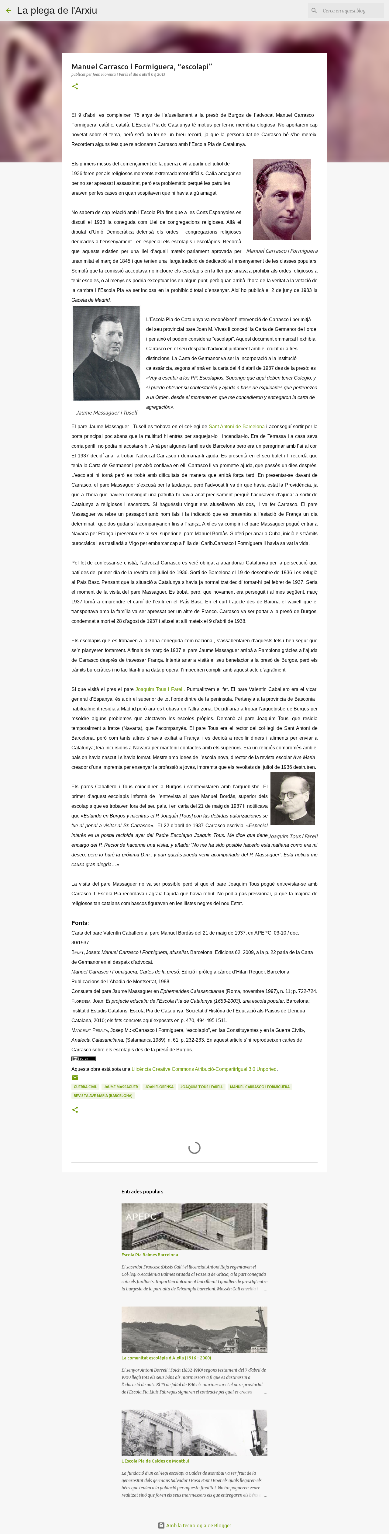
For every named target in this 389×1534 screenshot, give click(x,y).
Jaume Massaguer (121, 1087)
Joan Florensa (159, 1087)
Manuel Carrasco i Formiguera (260, 1087)
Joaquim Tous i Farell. (160, 689)
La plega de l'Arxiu (57, 10)
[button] (75, 87)
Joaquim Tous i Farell (202, 1087)
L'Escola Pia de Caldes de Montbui (155, 1461)
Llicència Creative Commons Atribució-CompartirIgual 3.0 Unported (204, 1069)
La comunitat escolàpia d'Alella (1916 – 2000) (166, 1357)
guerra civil (85, 1087)
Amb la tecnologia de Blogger (198, 1525)
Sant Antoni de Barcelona (237, 426)
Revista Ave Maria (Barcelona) (103, 1096)
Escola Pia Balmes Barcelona (150, 1254)
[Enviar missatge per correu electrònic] (75, 1080)
